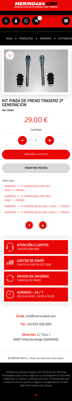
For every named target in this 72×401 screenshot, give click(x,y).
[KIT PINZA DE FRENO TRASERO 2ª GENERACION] (36, 71)
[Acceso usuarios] (16, 21)
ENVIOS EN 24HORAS (33, 276)
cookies (48, 385)
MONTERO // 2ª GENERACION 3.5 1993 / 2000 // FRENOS (36, 212)
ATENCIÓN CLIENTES (32, 245)
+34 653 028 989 (38, 324)
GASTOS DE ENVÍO (30, 260)
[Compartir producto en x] (43, 225)
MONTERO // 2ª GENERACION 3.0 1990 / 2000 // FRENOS (37, 206)
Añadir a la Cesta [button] (36, 154)
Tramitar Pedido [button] (36, 168)
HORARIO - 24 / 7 (30, 292)
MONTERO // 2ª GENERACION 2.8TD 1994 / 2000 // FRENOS (28, 198)
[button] (6, 21)
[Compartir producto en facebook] (29, 225)
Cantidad (36, 129)
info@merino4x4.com (41, 316)
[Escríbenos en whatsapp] (26, 21)
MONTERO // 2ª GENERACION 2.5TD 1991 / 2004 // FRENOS (27, 188)
